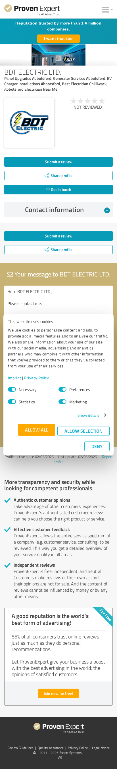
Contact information (54, 209)
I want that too (58, 38)
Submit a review (58, 161)
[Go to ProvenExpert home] (32, 10)
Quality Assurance (51, 747)
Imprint (14, 378)
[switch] (62, 389)
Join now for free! (58, 693)
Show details (88, 415)
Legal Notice (101, 747)
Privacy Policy (36, 378)
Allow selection (83, 431)
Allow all (36, 429)
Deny (97, 446)
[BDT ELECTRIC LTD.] (29, 122)
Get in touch (60, 189)
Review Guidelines (20, 747)
